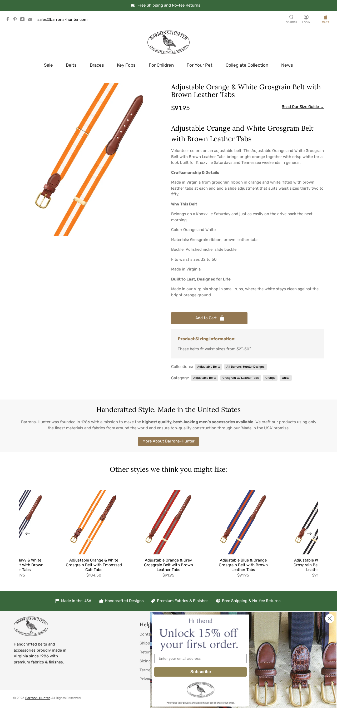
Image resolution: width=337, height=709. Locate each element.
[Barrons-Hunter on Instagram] (23, 20)
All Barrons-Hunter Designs (245, 366)
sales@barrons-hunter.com (62, 19)
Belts (71, 65)
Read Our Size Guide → (303, 106)
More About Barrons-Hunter (168, 441)
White (285, 378)
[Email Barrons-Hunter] (31, 20)
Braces (97, 65)
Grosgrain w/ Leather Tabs (240, 378)
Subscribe (200, 671)
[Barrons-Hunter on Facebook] (9, 20)
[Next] (309, 534)
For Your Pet (199, 65)
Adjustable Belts (208, 366)
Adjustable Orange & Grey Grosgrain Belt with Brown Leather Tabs (168, 565)
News (287, 65)
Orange (270, 378)
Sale (48, 65)
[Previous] (27, 534)
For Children (161, 65)
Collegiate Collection (247, 65)
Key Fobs (126, 65)
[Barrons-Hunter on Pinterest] (16, 20)
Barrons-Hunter (37, 698)
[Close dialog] (329, 618)
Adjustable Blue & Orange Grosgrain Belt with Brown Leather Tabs (243, 565)
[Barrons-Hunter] (168, 42)
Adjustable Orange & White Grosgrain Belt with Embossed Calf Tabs (94, 565)
